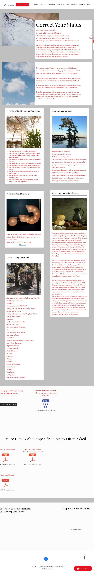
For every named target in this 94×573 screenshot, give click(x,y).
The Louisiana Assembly (14, 4)
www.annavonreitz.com (61, 287)
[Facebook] (45, 558)
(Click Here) (22, 245)
